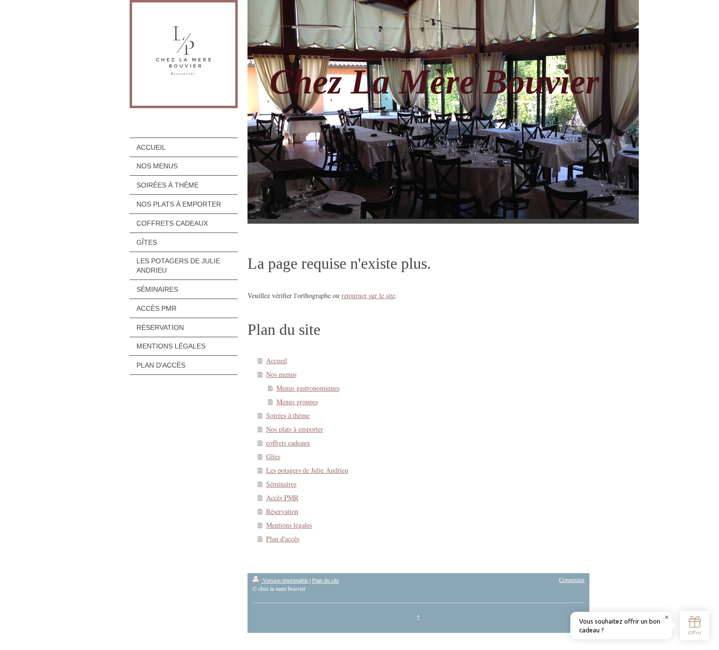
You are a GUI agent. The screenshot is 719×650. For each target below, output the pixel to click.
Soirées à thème (288, 415)
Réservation (282, 511)
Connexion (571, 579)
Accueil (276, 360)
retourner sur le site (368, 295)
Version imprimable (285, 580)
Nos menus (281, 374)
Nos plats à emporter (294, 429)
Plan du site (325, 580)
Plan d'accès (282, 538)
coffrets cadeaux (288, 442)
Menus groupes (297, 401)
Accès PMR (282, 497)
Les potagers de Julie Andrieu (307, 470)
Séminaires (281, 483)
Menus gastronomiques (307, 388)
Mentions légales (289, 525)
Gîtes (273, 456)
